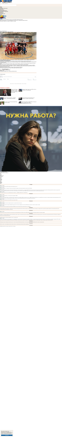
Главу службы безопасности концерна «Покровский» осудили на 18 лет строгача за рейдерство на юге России (13, 204)
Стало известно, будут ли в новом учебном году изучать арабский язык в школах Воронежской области (25, 214)
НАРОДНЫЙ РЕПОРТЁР (3, 10)
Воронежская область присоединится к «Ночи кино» (7, 209)
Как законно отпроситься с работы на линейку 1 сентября (33, 204)
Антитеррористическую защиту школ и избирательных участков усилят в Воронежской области (11, 208)
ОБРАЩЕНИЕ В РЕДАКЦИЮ (4, 11)
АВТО (4, 17)
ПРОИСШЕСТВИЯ (2, 13)
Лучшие (4, 79)
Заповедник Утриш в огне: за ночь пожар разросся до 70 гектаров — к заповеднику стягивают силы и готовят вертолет (14, 192)
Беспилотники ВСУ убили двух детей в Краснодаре (7, 206)
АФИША (1, 7)
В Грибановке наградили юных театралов (5, 71)
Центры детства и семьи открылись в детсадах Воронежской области (46, 214)
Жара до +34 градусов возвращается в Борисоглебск (7, 214)
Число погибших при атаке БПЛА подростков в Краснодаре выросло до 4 (9, 186)
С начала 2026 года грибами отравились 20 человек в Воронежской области (50, 208)
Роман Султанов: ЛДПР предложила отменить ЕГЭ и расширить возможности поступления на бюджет (33, 212)
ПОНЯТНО (7, 435)
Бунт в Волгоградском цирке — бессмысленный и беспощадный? (8, 195)
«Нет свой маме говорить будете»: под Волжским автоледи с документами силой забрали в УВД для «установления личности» (15, 197)
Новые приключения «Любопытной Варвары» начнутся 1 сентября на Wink (9, 217)
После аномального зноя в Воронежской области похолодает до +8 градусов (32, 208)
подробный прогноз (2, 172)
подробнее (6, 172)
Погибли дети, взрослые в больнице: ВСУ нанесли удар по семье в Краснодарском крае (11, 212)
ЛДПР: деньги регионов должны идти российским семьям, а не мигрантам (22, 206)
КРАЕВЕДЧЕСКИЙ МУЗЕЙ (3, 8)
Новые (1, 79)
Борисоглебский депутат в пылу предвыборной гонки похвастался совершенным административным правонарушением (46, 197)
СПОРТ (1, 14)
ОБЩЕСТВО (1, 12)
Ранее (8, 79)
